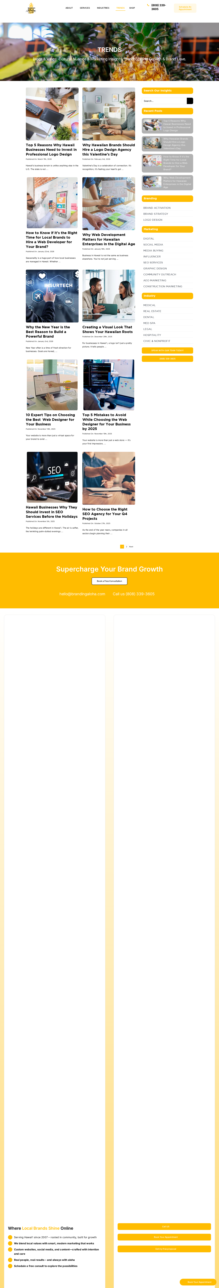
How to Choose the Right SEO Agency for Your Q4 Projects (104, 518)
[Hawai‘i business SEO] (52, 457)
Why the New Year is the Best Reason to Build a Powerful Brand (48, 334)
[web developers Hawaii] (52, 362)
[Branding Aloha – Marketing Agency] (31, 3)
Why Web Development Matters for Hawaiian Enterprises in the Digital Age (108, 239)
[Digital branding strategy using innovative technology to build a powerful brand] (52, 272)
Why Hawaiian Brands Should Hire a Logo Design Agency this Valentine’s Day (108, 150)
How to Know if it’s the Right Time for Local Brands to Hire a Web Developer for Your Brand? (176, 163)
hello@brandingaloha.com (82, 598)
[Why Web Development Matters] (108, 178)
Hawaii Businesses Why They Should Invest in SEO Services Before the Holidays (52, 518)
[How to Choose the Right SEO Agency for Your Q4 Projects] (108, 457)
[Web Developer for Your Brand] (52, 178)
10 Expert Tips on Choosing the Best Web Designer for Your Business (50, 424)
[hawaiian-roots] (108, 272)
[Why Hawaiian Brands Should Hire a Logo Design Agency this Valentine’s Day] (108, 88)
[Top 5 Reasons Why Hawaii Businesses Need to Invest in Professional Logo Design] (52, 88)
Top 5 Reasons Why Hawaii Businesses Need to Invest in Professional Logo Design (51, 150)
